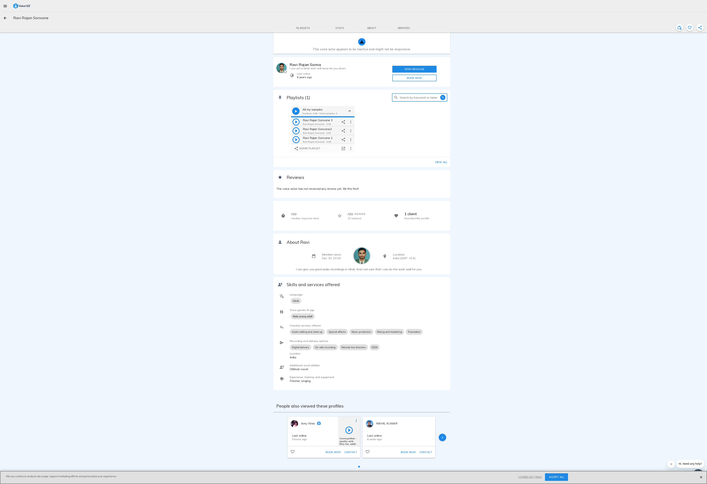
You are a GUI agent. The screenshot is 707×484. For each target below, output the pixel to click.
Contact (350, 452)
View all (441, 162)
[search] (396, 97)
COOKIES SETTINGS (530, 477)
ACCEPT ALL (556, 477)
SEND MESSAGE (414, 69)
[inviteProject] (679, 27)
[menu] (5, 6)
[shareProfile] (700, 27)
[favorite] (689, 27)
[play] (296, 122)
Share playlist (309, 148)
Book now (333, 452)
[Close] (701, 477)
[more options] (350, 121)
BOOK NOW (414, 78)
